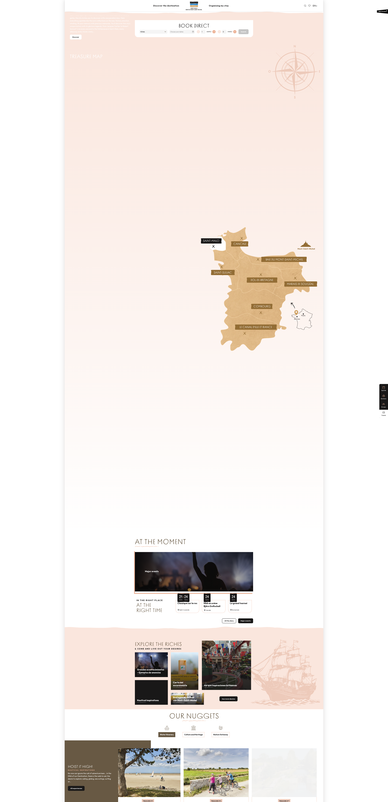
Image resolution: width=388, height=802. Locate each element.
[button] (305, 5)
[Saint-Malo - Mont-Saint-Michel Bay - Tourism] (194, 6)
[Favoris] (309, 5)
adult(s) (209, 32)
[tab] (167, 731)
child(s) (230, 32)
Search (243, 32)
